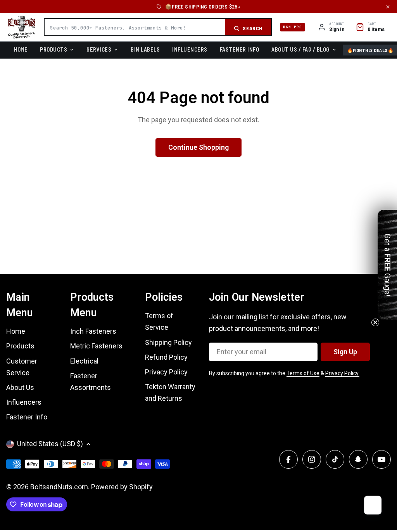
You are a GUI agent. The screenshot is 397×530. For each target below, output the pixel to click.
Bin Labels (145, 49)
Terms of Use (303, 373)
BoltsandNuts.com (59, 487)
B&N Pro (292, 26)
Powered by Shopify (122, 487)
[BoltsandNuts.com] (21, 27)
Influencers (189, 49)
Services (98, 49)
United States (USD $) (50, 444)
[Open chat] (372, 505)
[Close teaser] (375, 322)
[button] (387, 265)
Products (53, 49)
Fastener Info (239, 49)
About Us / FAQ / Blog (300, 49)
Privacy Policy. (342, 373)
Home (21, 49)
